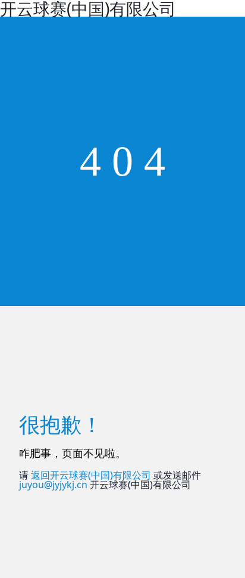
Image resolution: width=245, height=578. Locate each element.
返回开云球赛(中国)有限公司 (91, 475)
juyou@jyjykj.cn (53, 484)
